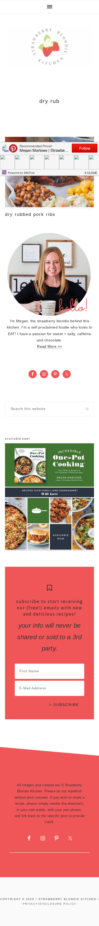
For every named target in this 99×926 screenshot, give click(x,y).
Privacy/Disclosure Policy (50, 903)
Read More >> (49, 346)
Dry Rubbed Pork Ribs (30, 214)
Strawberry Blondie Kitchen (49, 46)
